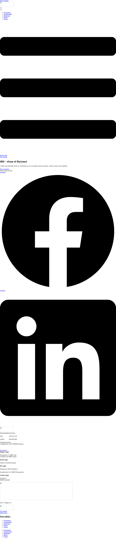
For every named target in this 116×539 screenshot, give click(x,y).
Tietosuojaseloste (5, 448)
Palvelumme (7, 520)
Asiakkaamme (8, 522)
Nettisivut (14, 502)
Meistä (5, 525)
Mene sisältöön (4, 1)
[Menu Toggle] (1, 8)
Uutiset (6, 527)
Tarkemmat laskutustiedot (7, 447)
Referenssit (7, 524)
